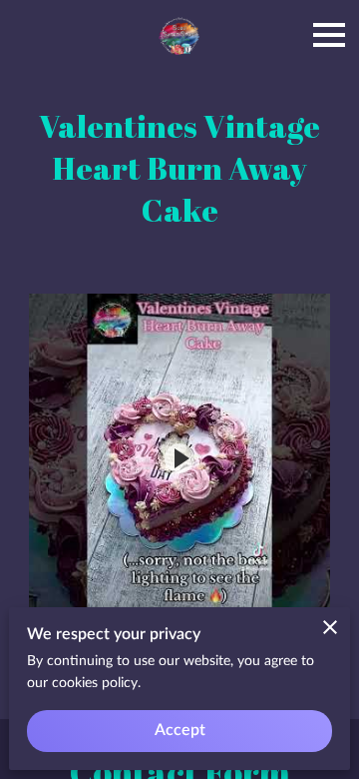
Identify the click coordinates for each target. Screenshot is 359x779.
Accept (180, 730)
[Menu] (329, 35)
